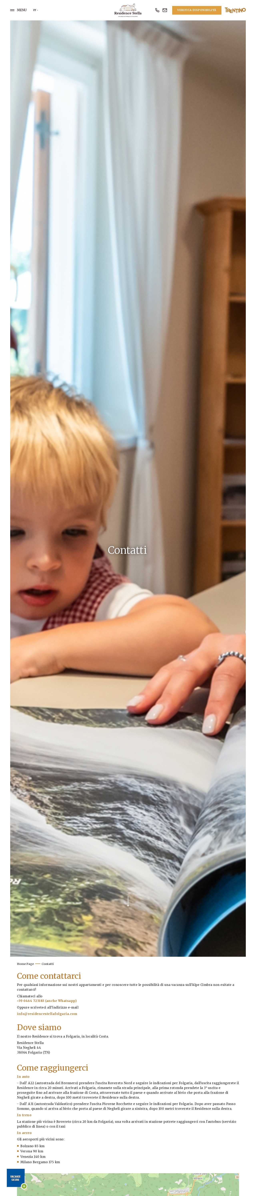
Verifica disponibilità (196, 10)
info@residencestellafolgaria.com (47, 1014)
